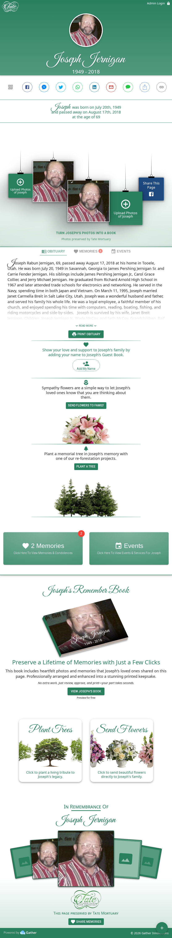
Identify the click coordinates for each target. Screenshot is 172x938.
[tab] (53, 251)
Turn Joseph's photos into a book (86, 233)
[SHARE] (145, 87)
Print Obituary (88, 334)
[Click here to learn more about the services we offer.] (86, 900)
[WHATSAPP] (78, 87)
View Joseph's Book (86, 691)
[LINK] (161, 87)
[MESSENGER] (44, 87)
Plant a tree (85, 466)
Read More (86, 325)
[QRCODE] (10, 87)
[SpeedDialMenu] (162, 928)
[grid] (86, 191)
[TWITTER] (61, 87)
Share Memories (88, 921)
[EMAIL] (111, 87)
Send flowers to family (86, 405)
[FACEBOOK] (27, 87)
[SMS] (128, 87)
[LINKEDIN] (94, 87)
